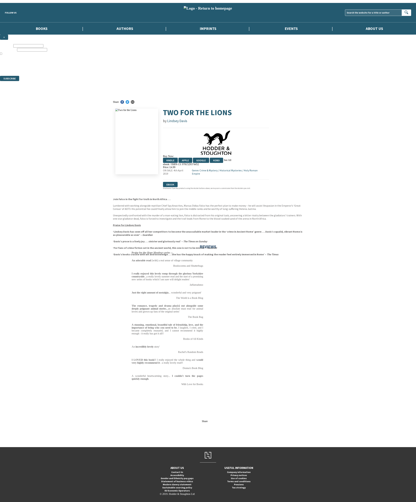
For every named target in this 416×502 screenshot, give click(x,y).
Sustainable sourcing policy (177, 487)
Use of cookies (239, 478)
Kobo (216, 160)
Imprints (208, 28)
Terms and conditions (239, 481)
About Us (374, 28)
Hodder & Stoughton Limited (37, 62)
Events (291, 28)
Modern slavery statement (177, 484)
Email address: (8, 49)
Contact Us (177, 472)
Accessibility (177, 475)
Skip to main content (10, 1)
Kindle (170, 160)
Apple (185, 160)
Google (201, 160)
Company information (239, 472)
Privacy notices (239, 475)
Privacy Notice (64, 68)
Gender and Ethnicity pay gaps (177, 478)
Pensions (239, 484)
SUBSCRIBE (9, 78)
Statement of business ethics (177, 481)
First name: (6, 45)
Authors (125, 28)
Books (41, 28)
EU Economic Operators (177, 490)
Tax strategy (239, 487)
